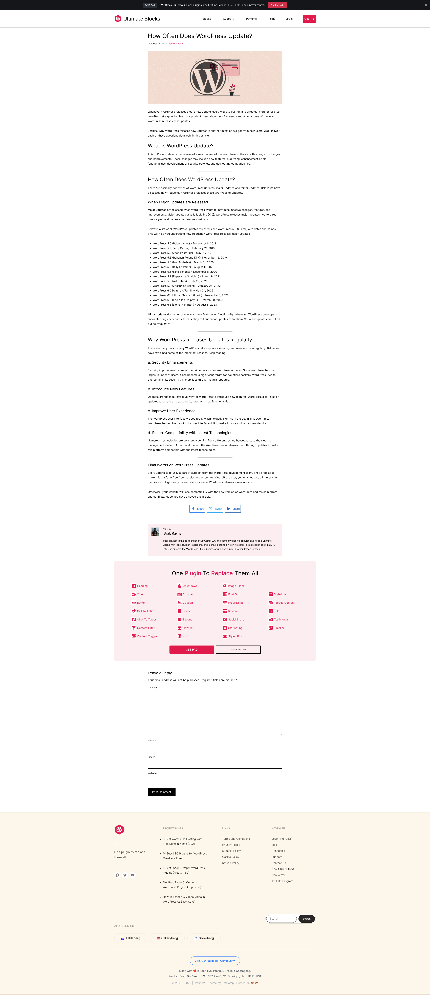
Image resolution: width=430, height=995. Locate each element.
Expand (187, 619)
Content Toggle (147, 636)
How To (188, 628)
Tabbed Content (284, 602)
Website (152, 773)
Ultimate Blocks (141, 19)
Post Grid (234, 594)
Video (140, 594)
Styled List (280, 594)
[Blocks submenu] (212, 18)
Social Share (236, 619)
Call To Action (146, 611)
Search (307, 918)
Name (152, 740)
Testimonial (281, 619)
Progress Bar (236, 602)
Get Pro (309, 18)
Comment (154, 687)
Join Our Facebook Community (215, 960)
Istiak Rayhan (176, 43)
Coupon (188, 602)
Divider (187, 611)
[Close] (426, 5)
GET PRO (192, 649)
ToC (276, 611)
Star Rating (235, 628)
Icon (185, 636)
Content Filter (146, 628)
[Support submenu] (235, 18)
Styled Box (235, 636)
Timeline (279, 628)
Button (141, 602)
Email (151, 756)
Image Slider (236, 586)
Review (232, 611)
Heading (142, 586)
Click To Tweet (146, 619)
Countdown (190, 586)
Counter (188, 594)
